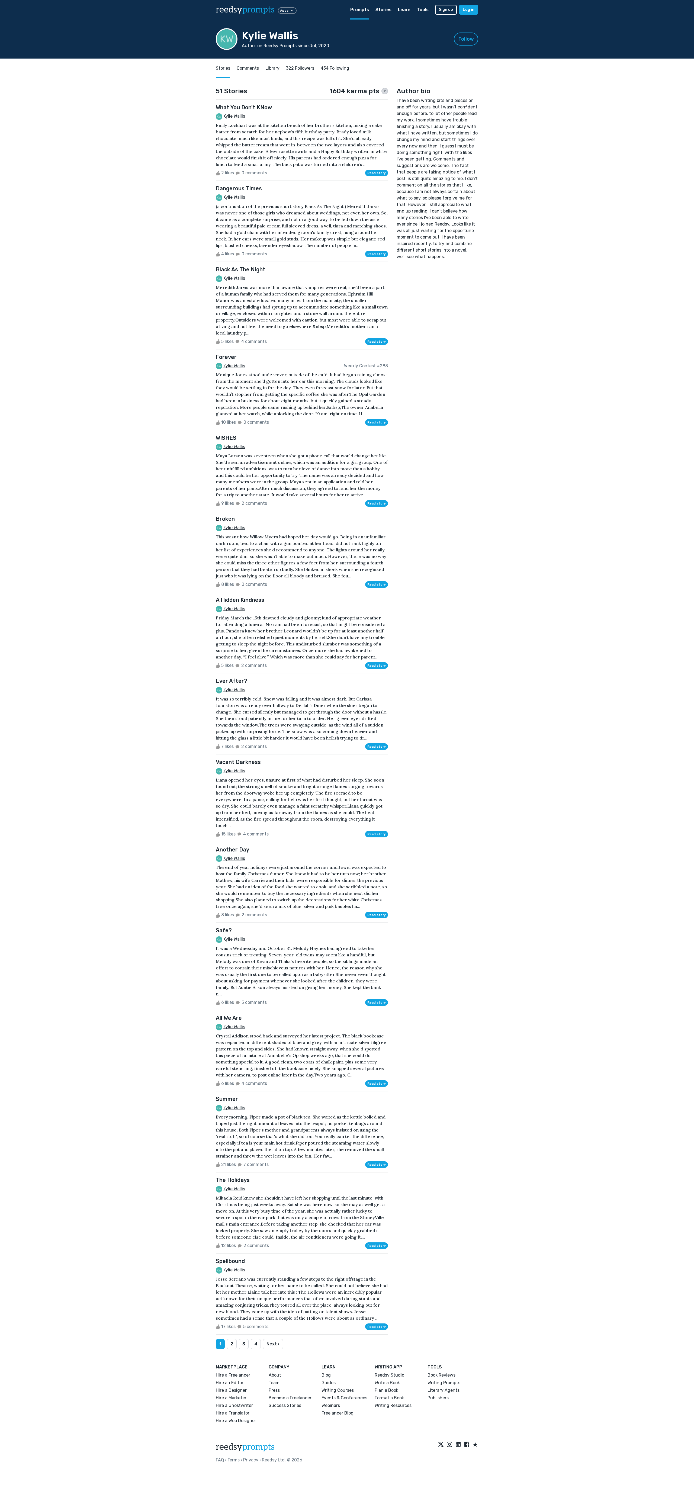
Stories (383, 9)
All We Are (229, 1018)
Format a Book (389, 1397)
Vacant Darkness (238, 762)
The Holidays (233, 1180)
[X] (441, 1445)
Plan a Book (386, 1390)
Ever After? (231, 681)
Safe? (224, 930)
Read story (376, 173)
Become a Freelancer (290, 1397)
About (275, 1375)
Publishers (438, 1397)
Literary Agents (444, 1390)
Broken (225, 519)
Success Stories (285, 1405)
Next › (272, 1343)
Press (274, 1390)
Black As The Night (240, 269)
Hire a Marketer (231, 1397)
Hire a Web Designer (236, 1420)
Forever (226, 357)
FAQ (220, 1459)
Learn (404, 9)
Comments (248, 68)
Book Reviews (441, 1375)
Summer (227, 1099)
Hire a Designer (231, 1390)
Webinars (331, 1405)
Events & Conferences (344, 1397)
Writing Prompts (444, 1382)
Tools (423, 9)
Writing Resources (393, 1405)
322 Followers (300, 68)
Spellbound (230, 1261)
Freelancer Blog (338, 1413)
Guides (329, 1382)
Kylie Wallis (234, 116)
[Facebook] (467, 1445)
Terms (233, 1459)
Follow (466, 39)
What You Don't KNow (244, 107)
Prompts (359, 9)
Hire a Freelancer (233, 1375)
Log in (468, 9)
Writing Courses (338, 1390)
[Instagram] (449, 1445)
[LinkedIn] (458, 1445)
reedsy (245, 10)
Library (272, 68)
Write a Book (387, 1382)
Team (274, 1382)
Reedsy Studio (389, 1375)
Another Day (232, 849)
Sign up (446, 9)
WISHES (226, 438)
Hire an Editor (229, 1382)
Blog (326, 1375)
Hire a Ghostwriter (234, 1405)
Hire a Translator (232, 1413)
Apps (284, 10)
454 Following (335, 68)
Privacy (250, 1459)
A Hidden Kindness (240, 600)
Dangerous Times (239, 188)
